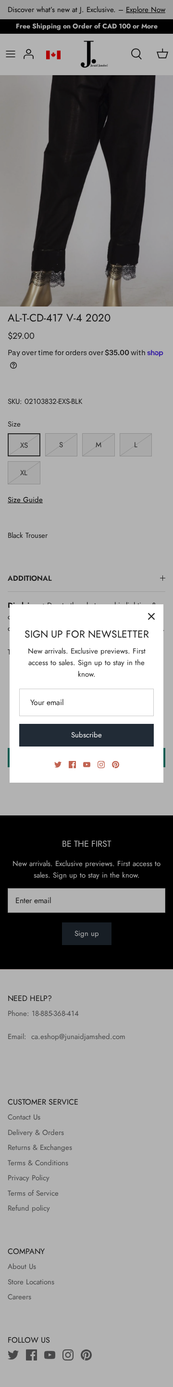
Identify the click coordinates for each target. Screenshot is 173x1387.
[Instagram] (101, 764)
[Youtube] (86, 764)
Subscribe (86, 735)
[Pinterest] (115, 764)
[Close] (151, 616)
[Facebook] (72, 764)
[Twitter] (58, 764)
